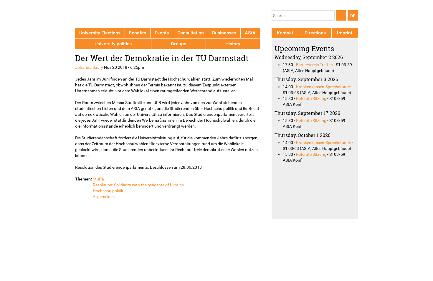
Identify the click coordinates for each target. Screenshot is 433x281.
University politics (113, 43)
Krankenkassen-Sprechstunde (323, 86)
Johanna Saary (89, 67)
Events (162, 33)
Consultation (190, 33)
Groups (178, 43)
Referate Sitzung (311, 98)
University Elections (99, 33)
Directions (315, 33)
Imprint (344, 33)
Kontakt (285, 33)
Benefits (137, 33)
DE (352, 16)
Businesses (224, 33)
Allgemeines (104, 196)
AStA (250, 33)
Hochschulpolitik (108, 190)
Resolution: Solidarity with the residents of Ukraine (138, 185)
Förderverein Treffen (314, 64)
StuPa (98, 179)
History (232, 43)
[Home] (102, 15)
